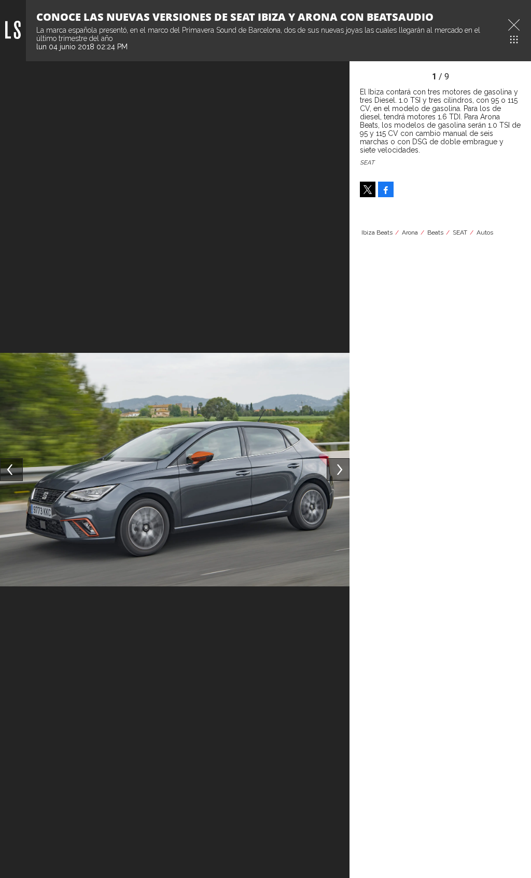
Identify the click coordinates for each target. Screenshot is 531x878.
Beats (435, 232)
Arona (410, 232)
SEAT (460, 232)
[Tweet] (367, 189)
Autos (485, 232)
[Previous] (11, 469)
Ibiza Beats (377, 232)
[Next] (338, 469)
